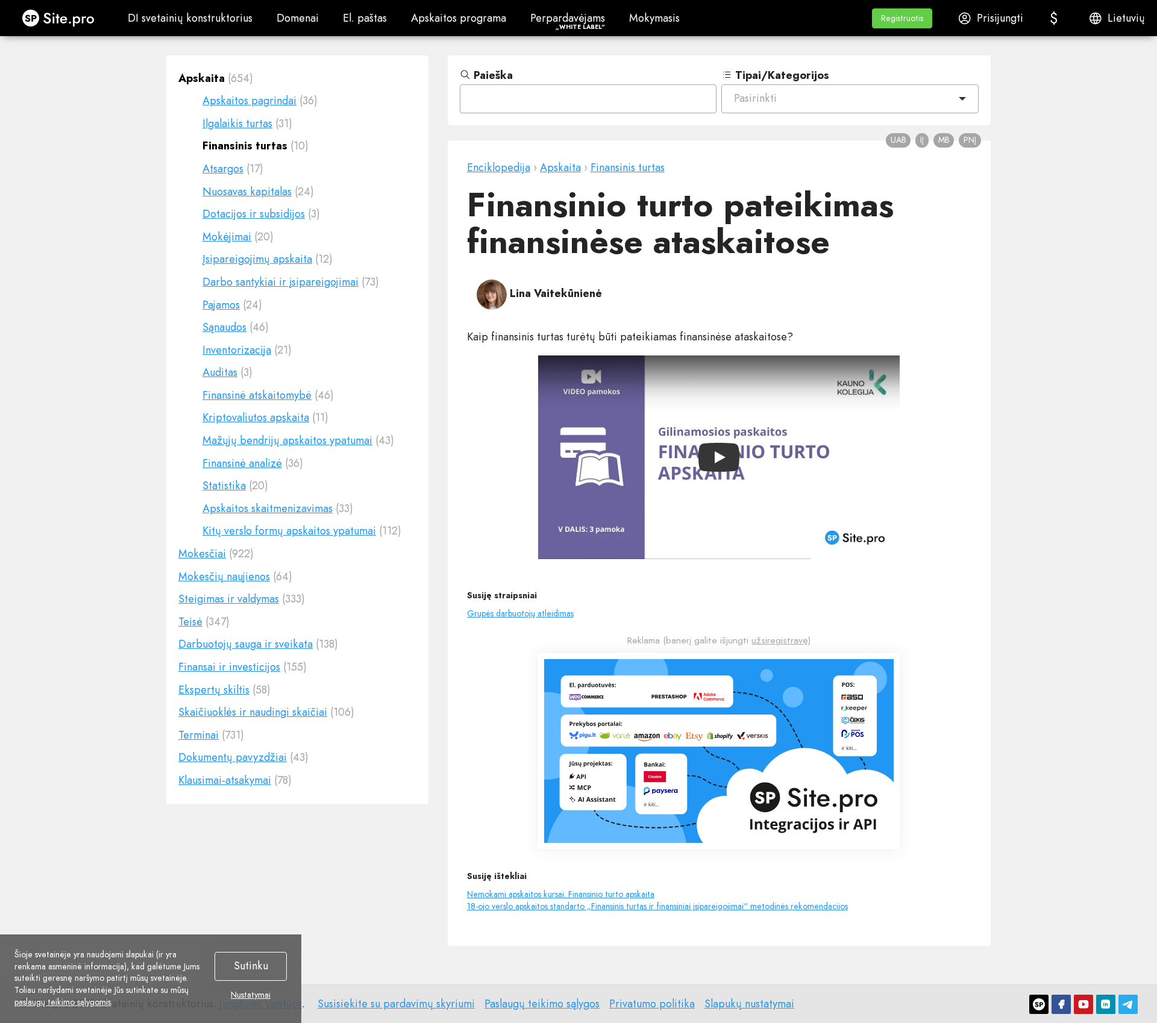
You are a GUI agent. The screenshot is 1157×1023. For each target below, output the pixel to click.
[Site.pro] (1039, 1004)
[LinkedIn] (1105, 1004)
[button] (902, 18)
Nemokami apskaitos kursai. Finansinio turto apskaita (560, 894)
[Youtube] (1083, 1004)
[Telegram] (1128, 1004)
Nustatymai (251, 995)
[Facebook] (1061, 1004)
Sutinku (251, 966)
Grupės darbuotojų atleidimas (520, 613)
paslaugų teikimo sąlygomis (62, 1002)
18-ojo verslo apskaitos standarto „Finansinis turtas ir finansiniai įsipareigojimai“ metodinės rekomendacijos (657, 906)
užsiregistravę (779, 640)
